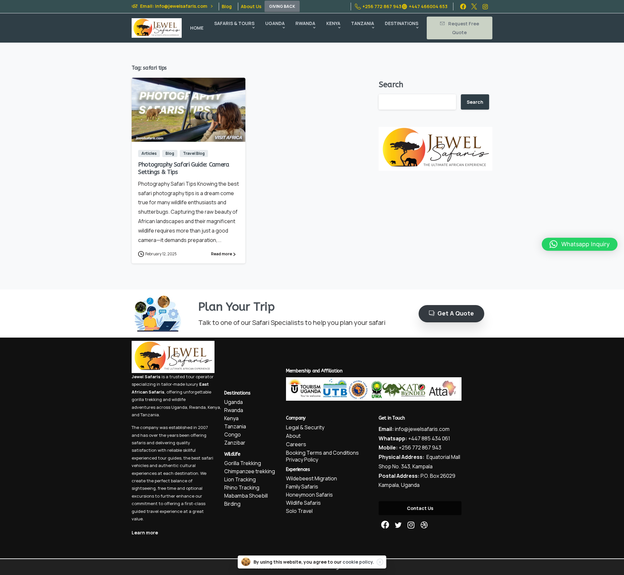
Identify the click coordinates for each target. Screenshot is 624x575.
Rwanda (197, 407)
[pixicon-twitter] (398, 525)
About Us (251, 6)
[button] (580, 244)
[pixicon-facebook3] (385, 525)
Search (391, 84)
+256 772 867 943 (381, 6)
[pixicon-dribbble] (424, 525)
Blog (227, 6)
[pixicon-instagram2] (411, 525)
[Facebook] (463, 6)
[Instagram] (485, 6)
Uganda (179, 407)
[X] (474, 6)
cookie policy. (358, 562)
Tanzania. (150, 415)
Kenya (214, 407)
